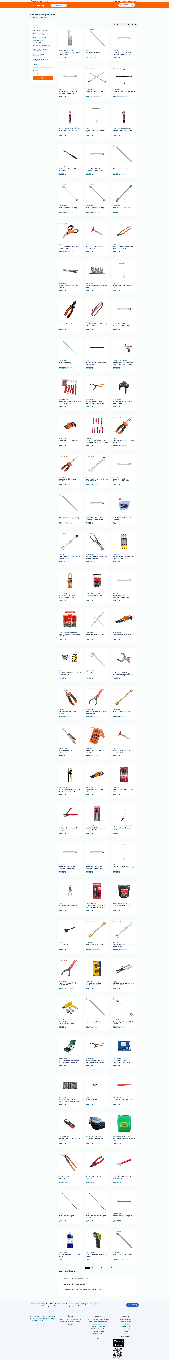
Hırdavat (36, 64)
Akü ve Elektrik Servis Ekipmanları (40, 50)
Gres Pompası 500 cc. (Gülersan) (66, 751)
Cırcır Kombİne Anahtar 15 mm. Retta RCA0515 (70, 557)
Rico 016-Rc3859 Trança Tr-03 (123, 1099)
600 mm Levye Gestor (120, 169)
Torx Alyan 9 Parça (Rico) (68, 440)
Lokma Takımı (90, 283)
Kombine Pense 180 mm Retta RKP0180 (123, 441)
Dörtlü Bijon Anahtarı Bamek (96, 91)
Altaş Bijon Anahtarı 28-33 (122, 208)
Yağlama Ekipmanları (40, 37)
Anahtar (115, 50)
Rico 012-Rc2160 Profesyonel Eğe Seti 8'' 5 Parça (96, 829)
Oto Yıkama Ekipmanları (41, 34)
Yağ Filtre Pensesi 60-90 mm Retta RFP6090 (96, 713)
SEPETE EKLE (70, 47)
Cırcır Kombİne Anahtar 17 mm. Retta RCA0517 (124, 945)
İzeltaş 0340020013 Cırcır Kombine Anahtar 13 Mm (121, 480)
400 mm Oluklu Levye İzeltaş (69, 518)
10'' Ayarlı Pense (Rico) (94, 1099)
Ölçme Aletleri (90, 671)
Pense (115, 244)
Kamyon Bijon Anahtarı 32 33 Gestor (123, 1023)
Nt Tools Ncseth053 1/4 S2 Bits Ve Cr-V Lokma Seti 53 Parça (69, 1100)
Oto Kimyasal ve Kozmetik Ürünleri (69, 128)
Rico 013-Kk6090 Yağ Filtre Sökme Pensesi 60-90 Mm (95, 402)
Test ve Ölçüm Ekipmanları (42, 46)
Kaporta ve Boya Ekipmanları (38, 41)
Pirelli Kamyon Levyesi (66, 1216)
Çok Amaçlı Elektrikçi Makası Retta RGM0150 (69, 247)
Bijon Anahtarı (90, 89)
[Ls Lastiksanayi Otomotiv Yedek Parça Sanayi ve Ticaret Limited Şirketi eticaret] (126, 1353)
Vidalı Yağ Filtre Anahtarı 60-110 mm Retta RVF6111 (97, 557)
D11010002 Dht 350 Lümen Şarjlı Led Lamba (69, 1139)
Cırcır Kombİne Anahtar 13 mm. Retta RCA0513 (97, 480)
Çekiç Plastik (63, 944)
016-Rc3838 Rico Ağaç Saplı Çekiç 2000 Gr (123, 751)
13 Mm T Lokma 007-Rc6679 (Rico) (123, 286)
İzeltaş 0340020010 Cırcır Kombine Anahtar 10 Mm (94, 868)
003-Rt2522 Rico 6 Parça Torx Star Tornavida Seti (96, 984)
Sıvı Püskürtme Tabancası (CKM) (122, 829)
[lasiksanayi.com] (38, 1324)
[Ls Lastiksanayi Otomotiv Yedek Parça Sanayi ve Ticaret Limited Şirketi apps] (126, 1345)
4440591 (45, 1)
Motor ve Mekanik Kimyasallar (122, 128)
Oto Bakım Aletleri (64, 787)
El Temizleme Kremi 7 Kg (121, 906)
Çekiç (87, 244)
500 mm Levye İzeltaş (93, 1022)
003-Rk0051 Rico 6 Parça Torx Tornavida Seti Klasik (123, 557)
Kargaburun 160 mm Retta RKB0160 (68, 480)
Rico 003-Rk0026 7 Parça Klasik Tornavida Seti (70, 674)
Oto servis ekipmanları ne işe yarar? (76, 1279)
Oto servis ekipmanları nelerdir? (75, 1284)
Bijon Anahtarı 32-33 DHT (95, 944)
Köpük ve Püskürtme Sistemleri (122, 826)
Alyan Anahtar (63, 438)
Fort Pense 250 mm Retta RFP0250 (68, 1178)
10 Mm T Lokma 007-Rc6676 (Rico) (96, 131)
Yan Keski (62, 710)
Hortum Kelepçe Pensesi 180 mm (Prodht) (69, 829)
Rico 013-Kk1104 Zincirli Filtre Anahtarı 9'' (68, 286)
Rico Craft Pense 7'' (66, 324)
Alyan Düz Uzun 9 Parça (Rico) (123, 634)
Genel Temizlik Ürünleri (66, 50)
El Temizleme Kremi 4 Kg (94, 595)
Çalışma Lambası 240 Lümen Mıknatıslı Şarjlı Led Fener (96, 906)
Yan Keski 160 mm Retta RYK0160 (67, 713)
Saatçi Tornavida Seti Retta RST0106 (96, 751)
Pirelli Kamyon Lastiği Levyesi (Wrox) (96, 1217)
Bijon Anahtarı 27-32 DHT (122, 712)
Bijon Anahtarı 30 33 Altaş (68, 208)
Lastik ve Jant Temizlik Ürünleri (122, 516)
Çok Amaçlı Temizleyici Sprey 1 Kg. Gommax (69, 53)
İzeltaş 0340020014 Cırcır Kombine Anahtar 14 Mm (95, 519)
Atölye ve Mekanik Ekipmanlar (39, 55)
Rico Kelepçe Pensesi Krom (68, 906)
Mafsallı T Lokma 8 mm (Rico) (123, 867)
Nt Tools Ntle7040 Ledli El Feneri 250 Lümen (70, 170)
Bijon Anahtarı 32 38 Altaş (95, 208)
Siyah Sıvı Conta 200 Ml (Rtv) (123, 130)
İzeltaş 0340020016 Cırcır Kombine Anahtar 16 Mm (67, 868)
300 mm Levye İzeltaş (93, 53)
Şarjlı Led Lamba (64, 167)
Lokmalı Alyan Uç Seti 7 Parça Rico (96, 286)
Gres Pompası (63, 748)
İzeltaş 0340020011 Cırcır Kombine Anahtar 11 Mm (94, 170)
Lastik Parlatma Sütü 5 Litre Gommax (122, 519)
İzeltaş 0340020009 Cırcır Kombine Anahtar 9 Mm (122, 53)
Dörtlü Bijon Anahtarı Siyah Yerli (124, 91)
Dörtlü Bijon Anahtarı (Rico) (95, 634)
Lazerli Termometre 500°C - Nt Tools (96, 1255)
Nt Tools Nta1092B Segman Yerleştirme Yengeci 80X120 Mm (122, 674)
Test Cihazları (63, 593)
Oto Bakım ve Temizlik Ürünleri (40, 60)
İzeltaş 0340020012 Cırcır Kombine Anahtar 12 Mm (121, 325)
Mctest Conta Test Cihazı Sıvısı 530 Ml (70, 1255)
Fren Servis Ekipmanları (41, 30)
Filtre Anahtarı (63, 283)
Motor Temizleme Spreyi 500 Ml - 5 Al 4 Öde (70, 635)
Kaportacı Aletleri (64, 399)
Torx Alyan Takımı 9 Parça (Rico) (95, 790)
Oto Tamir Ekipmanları (43, 17)
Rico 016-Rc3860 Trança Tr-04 (123, 1216)
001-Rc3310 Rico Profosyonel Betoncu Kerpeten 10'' (123, 247)
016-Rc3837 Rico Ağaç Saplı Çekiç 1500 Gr (96, 247)
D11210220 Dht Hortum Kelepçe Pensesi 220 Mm (123, 984)
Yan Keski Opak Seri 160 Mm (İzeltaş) (95, 1178)
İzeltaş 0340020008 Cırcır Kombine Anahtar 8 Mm (68, 92)
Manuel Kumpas (91, 673)
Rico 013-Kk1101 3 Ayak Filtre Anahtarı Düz (122, 402)
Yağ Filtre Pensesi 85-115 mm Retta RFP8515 (69, 984)
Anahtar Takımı (117, 1175)
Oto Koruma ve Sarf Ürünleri (94, 1136)
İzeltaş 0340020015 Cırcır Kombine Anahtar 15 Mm (121, 596)
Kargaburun (62, 477)
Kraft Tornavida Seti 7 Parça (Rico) (123, 790)
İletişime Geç (132, 1305)
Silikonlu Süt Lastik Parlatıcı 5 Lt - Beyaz (124, 1139)
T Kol (87, 128)
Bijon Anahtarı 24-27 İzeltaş (123, 1254)
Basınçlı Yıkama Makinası (120, 361)
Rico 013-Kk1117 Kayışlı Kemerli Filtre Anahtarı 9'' (96, 325)
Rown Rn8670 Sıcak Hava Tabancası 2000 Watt (68, 1023)
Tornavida (89, 438)
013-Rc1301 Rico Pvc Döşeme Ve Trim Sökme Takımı (70, 402)
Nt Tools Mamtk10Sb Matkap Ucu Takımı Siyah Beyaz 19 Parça (69, 1062)
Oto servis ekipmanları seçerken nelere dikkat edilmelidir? (84, 1289)
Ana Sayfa (33, 17)
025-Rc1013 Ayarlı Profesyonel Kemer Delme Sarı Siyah (69, 790)
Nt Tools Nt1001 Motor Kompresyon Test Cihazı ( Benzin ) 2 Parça (122, 1062)
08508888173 (134, 1)
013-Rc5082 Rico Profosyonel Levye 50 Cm (96, 364)
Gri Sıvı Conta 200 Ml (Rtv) (68, 130)
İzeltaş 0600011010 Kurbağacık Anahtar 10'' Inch (123, 1178)
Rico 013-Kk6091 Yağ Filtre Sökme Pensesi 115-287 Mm (95, 1061)
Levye (87, 50)
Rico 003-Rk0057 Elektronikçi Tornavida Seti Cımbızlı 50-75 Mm (96, 441)
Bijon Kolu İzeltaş (65, 363)
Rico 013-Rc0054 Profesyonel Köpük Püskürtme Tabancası (123, 364)
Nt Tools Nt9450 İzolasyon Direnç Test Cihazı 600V (68, 596)
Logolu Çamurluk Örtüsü (94, 1138)
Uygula (42, 78)
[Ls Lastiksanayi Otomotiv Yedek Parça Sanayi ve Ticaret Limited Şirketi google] (126, 1341)
